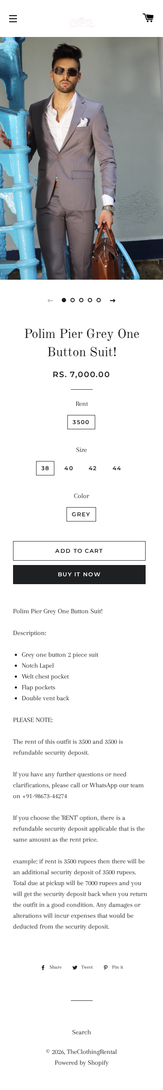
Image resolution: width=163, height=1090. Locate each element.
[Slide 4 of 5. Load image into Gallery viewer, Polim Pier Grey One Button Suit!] (90, 300)
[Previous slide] (50, 300)
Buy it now (79, 574)
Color (81, 496)
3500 (81, 421)
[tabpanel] (81, 157)
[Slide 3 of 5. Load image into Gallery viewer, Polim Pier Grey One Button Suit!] (81, 300)
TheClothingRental (92, 1052)
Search (81, 1032)
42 (93, 468)
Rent (82, 404)
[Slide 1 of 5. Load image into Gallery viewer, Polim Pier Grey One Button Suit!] (64, 300)
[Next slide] (113, 300)
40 (68, 468)
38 (45, 468)
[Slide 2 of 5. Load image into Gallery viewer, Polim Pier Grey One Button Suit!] (73, 300)
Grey (81, 514)
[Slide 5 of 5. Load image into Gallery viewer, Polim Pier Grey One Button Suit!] (99, 300)
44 (117, 468)
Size (81, 450)
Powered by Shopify (82, 1063)
